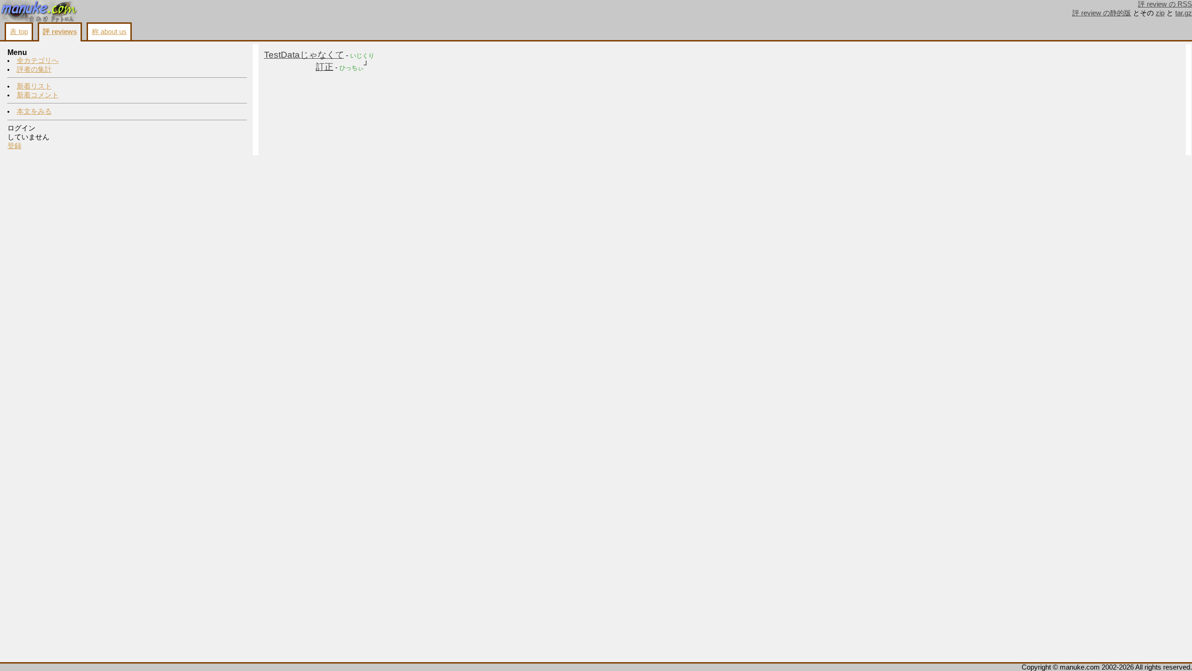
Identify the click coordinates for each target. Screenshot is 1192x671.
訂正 (324, 67)
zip (1160, 13)
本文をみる (34, 111)
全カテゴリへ (38, 60)
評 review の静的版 (1101, 13)
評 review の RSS (1165, 4)
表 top (19, 31)
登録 (14, 146)
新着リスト (34, 86)
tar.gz (1183, 13)
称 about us (109, 31)
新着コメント (38, 95)
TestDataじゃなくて (304, 55)
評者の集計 (34, 69)
